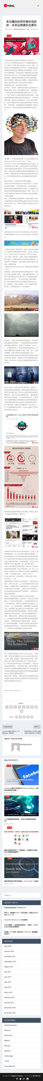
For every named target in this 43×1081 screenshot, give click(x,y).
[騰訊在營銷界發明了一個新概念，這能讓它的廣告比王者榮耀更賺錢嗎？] (21, 836)
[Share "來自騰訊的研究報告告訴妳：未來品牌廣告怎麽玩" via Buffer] (32, 707)
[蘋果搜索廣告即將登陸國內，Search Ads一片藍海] (21, 867)
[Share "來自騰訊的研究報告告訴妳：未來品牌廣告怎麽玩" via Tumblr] (19, 707)
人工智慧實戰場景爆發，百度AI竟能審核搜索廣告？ (20, 820)
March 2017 (8, 992)
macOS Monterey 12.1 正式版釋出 (16, 920)
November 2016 (10, 1013)
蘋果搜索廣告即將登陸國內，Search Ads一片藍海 (21, 881)
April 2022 (7, 946)
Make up (7, 1030)
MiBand (7, 1040)
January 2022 (9, 951)
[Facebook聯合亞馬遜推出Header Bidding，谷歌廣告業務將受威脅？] (21, 775)
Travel (6, 1061)
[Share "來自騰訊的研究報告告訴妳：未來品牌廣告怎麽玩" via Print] (21, 711)
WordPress (36, 1076)
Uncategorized (9, 1066)
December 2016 (9, 1008)
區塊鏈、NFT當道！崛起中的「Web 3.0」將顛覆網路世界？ (21, 933)
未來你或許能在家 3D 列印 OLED (15, 908)
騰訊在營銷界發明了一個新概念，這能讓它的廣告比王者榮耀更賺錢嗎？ (21, 851)
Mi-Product (8, 1035)
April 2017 (7, 987)
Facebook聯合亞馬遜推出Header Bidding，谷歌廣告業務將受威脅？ (21, 789)
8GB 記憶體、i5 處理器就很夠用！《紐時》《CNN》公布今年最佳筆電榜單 (21, 926)
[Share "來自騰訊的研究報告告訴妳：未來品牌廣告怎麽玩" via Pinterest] (24, 707)
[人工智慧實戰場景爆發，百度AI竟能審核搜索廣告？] (21, 806)
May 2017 (7, 982)
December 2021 (9, 956)
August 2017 (8, 967)
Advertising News (19, 29)
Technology (8, 1056)
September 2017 (10, 961)
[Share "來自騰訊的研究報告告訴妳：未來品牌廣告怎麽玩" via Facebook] (7, 707)
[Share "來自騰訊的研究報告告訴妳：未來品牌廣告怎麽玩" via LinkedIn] (28, 707)
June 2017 (7, 977)
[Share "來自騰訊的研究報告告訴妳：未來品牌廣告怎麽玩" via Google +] (15, 707)
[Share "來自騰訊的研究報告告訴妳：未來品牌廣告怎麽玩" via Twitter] (11, 707)
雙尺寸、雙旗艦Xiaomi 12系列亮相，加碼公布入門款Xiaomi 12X (21, 914)
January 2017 (9, 1003)
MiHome (7, 1046)
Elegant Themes (17, 1076)
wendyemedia (26, 744)
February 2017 (9, 997)
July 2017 (7, 972)
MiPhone (7, 1051)
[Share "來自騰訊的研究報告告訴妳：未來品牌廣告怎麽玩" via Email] (36, 707)
